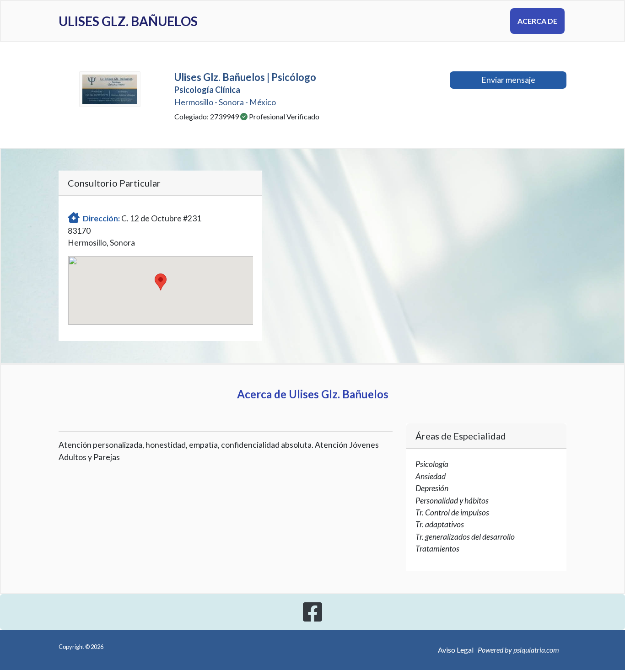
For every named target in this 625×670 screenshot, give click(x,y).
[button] (161, 281)
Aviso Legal (456, 649)
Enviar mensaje (508, 80)
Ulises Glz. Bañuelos (128, 21)
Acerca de (537, 20)
